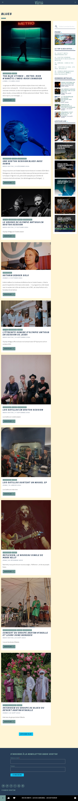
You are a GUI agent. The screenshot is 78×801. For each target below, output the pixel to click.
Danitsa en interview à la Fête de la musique (68, 106)
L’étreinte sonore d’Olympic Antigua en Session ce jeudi (26, 333)
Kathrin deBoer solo (16, 275)
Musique (14, 73)
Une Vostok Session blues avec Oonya (23, 162)
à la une (5, 219)
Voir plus (9, 100)
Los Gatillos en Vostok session (23, 409)
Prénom (12, 766)
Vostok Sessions (22, 158)
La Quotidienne (7, 73)
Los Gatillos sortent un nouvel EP (25, 482)
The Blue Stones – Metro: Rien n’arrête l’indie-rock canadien (22, 77)
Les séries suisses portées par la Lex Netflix (68, 90)
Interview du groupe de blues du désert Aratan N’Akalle (23, 709)
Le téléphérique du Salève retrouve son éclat (67, 99)
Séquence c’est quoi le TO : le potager (67, 113)
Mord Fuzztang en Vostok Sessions (68, 83)
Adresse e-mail (15, 758)
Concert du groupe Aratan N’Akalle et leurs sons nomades (25, 634)
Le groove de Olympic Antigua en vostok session (23, 223)
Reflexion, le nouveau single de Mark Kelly (23, 556)
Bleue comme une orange (9, 630)
